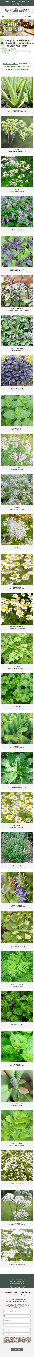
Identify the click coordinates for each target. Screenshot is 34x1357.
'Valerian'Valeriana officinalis (17, 1224)
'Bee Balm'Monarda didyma (17, 468)
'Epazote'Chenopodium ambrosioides (17, 786)
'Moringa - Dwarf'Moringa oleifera (17, 985)
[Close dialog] (32, 1289)
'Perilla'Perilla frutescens (17, 1065)
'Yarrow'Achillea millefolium (17, 1263)
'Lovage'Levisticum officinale (17, 945)
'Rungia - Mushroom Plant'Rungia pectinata (17, 1104)
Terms (4, 1343)
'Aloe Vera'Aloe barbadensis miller (17, 111)
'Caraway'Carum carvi (17, 548)
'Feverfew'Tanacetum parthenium (17, 826)
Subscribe (17, 1349)
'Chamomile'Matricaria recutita (17, 588)
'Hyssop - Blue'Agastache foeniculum (17, 906)
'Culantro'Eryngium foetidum (17, 747)
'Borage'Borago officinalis (17, 508)
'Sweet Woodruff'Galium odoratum (17, 1184)
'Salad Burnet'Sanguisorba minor (17, 1144)
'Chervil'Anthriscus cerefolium (17, 667)
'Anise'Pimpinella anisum (17, 190)
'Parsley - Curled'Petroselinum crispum (17, 1025)
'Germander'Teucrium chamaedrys (17, 866)
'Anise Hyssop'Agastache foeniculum (17, 230)
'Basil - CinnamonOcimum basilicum (17, 349)
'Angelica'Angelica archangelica (17, 150)
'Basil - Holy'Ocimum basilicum (17, 429)
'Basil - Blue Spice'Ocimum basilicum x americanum (17, 309)
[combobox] (6, 1315)
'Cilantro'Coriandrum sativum (17, 707)
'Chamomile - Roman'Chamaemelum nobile (17, 627)
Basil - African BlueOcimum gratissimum (17, 270)
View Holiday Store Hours (17, 1287)
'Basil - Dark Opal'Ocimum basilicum (17, 389)
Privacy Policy (26, 1342)
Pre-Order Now (17, 5)
